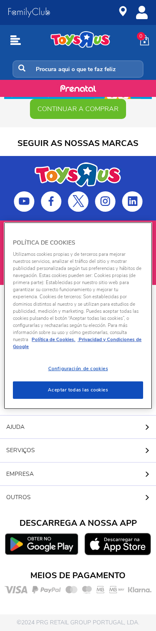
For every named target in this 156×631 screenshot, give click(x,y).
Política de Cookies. (53, 339)
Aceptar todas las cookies (78, 389)
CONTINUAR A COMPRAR (78, 109)
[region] (78, 315)
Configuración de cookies (78, 368)
